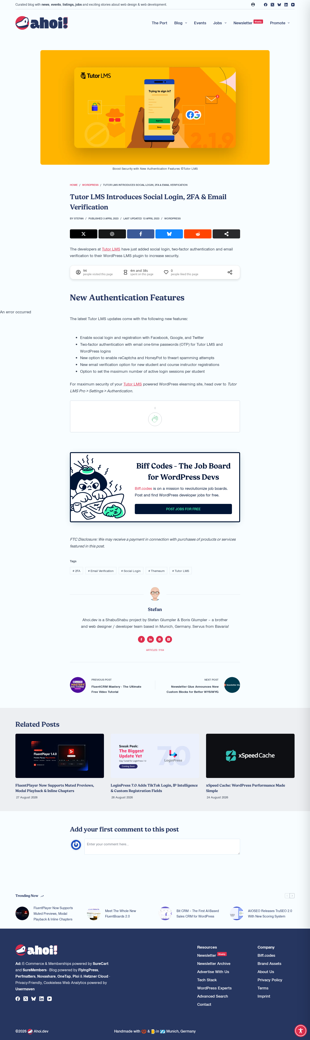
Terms (263, 988)
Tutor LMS (111, 249)
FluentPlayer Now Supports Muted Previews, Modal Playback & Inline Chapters (53, 913)
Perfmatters (25, 976)
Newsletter (248, 22)
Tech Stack (207, 979)
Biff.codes (143, 488)
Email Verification (101, 571)
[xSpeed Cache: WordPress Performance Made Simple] (250, 756)
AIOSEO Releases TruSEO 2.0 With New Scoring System (270, 913)
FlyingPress (88, 969)
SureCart (100, 963)
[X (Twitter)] (272, 4)
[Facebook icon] (141, 639)
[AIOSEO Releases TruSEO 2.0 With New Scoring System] (237, 913)
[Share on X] (83, 233)
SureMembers (35, 969)
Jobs (217, 22)
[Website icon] (159, 639)
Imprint (264, 996)
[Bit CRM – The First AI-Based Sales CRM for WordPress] (165, 913)
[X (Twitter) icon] (168, 639)
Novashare (46, 976)
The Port (159, 22)
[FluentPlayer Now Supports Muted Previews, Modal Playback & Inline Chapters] (59, 756)
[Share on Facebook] (141, 233)
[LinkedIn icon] (150, 639)
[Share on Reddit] (198, 233)
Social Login (131, 571)
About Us (266, 971)
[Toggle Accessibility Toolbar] (301, 1031)
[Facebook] (265, 4)
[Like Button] (155, 419)
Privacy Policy (270, 979)
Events (200, 22)
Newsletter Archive (213, 963)
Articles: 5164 (155, 650)
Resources (207, 947)
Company (266, 947)
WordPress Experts (214, 988)
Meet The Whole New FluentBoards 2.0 (120, 913)
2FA (76, 571)
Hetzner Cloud (96, 976)
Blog (178, 22)
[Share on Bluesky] (169, 233)
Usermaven (25, 988)
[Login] (253, 4)
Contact (204, 1004)
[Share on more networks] (226, 233)
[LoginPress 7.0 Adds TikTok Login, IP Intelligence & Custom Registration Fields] (155, 756)
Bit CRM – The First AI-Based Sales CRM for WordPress (198, 913)
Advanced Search (212, 996)
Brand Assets (269, 963)
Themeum (156, 571)
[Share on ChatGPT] (112, 233)
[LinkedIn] (286, 4)
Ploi (76, 976)
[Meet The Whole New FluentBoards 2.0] (94, 913)
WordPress (172, 218)
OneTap (64, 976)
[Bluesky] (279, 4)
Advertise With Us (213, 971)
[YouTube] (293, 4)
